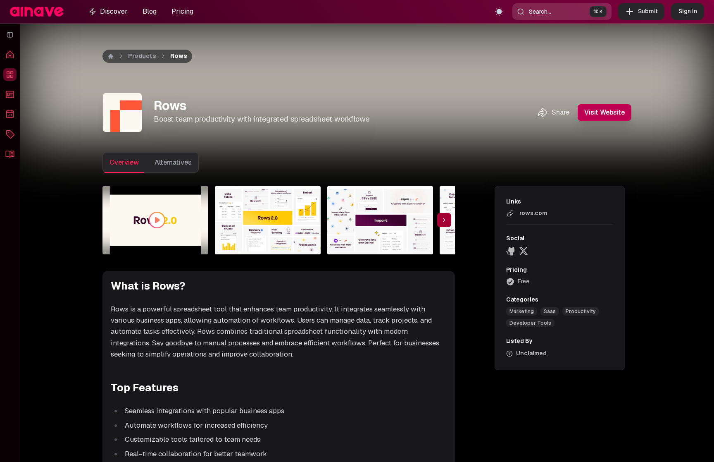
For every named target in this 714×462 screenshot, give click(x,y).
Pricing (182, 11)
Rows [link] (178, 56)
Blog (150, 11)
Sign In (687, 11)
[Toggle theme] (499, 11)
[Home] (10, 54)
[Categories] (10, 134)
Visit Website (604, 112)
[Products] (10, 74)
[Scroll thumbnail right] (444, 220)
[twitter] (523, 251)
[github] (511, 251)
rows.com (533, 213)
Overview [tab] (124, 162)
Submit (648, 11)
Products (142, 56)
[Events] (10, 114)
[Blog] (10, 153)
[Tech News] (10, 94)
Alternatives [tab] (173, 162)
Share (560, 112)
